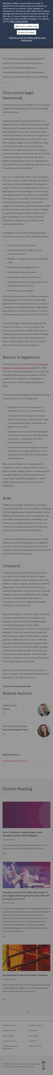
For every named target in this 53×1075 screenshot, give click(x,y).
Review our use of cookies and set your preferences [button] (27, 39)
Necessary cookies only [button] (26, 26)
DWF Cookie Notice (19, 21)
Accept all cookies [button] (26, 32)
